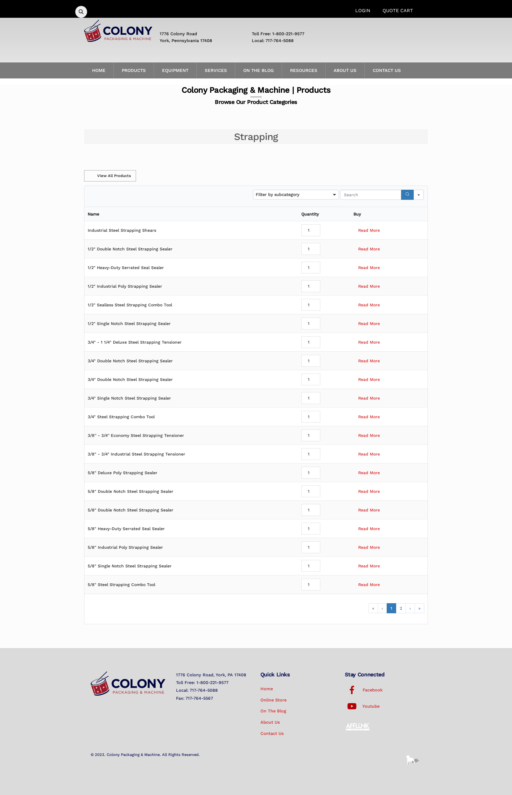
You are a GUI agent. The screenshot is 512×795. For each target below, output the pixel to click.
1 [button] (391, 608)
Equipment (175, 70)
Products (134, 70)
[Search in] (419, 195)
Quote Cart (398, 10)
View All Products (114, 175)
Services (216, 70)
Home (98, 70)
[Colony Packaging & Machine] (118, 39)
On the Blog (258, 70)
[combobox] (296, 194)
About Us (345, 70)
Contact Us (387, 70)
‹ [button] (382, 608)
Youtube (370, 706)
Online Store (273, 700)
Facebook (372, 690)
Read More (369, 230)
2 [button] (401, 608)
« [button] (373, 608)
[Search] (407, 195)
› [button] (410, 608)
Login (362, 10)
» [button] (419, 608)
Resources (303, 70)
